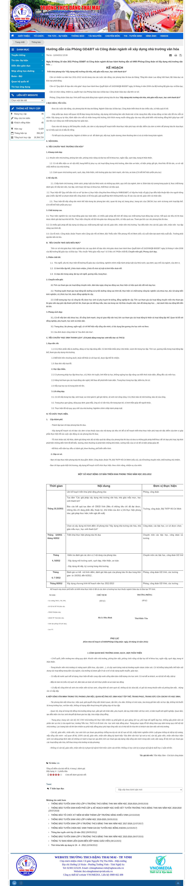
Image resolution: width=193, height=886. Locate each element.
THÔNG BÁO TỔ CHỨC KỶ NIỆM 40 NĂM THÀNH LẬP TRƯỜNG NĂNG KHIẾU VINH (89, 815)
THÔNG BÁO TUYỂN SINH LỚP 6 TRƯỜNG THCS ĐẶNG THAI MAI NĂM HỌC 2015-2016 (91, 836)
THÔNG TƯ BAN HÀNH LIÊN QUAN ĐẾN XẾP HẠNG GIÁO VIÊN (80, 841)
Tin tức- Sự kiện (19, 60)
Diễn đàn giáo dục (20, 65)
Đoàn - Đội (16, 76)
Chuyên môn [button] (112, 36)
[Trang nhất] (13, 35)
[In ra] (175, 55)
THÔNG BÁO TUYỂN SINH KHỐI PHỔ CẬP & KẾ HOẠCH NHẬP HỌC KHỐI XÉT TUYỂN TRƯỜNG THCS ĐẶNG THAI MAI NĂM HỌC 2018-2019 (116, 808)
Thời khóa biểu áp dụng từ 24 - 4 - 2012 (68, 845)
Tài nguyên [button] (94, 36)
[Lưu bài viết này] (181, 55)
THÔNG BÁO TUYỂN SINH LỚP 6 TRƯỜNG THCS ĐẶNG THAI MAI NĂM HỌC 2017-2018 (91, 823)
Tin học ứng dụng (20, 87)
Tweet (48, 784)
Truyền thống (18, 55)
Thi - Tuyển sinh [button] (133, 36)
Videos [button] (164, 36)
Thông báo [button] (77, 36)
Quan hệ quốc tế (20, 81)
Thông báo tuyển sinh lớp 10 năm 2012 (68, 832)
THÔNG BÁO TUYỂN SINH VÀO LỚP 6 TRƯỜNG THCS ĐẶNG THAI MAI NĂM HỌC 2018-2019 (94, 804)
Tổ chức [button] (39, 36)
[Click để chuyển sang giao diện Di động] (21, 883)
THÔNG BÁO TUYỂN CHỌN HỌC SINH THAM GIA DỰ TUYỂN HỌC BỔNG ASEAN (88, 828)
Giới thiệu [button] (24, 36)
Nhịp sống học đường (22, 71)
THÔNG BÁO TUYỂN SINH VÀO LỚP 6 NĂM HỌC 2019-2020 (78, 819)
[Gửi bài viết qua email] (170, 55)
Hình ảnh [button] (151, 36)
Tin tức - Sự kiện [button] (57, 36)
